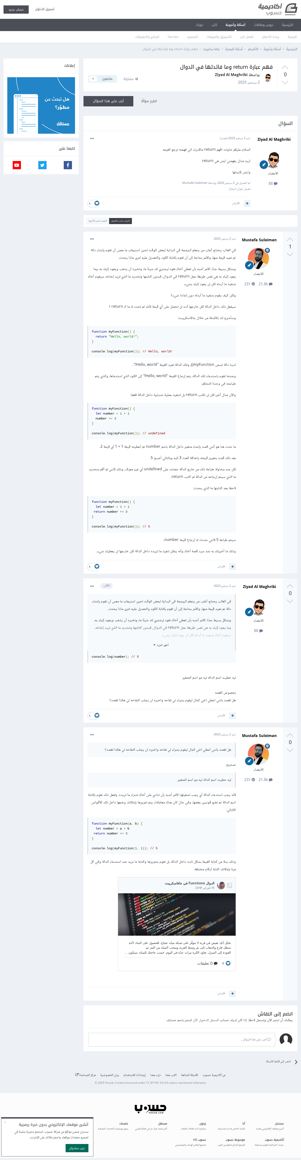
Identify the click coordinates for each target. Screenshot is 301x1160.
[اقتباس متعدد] (247, 203)
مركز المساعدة (87, 1075)
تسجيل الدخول (43, 9)
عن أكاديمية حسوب (214, 1075)
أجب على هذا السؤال (108, 101)
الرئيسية (287, 25)
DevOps (173, 37)
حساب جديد (16, 9)
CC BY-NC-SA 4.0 (157, 1083)
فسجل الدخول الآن (206, 1020)
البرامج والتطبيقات (147, 37)
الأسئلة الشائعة (189, 1075)
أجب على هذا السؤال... (254, 1040)
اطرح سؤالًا (149, 101)
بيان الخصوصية (109, 1075)
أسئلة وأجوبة (236, 25)
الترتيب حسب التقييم (120, 221)
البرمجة (292, 37)
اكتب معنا (171, 1075)
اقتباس (236, 203)
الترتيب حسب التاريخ (98, 221)
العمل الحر (246, 37)
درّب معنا (155, 1075)
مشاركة (129, 79)
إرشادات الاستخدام (134, 1075)
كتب (214, 25)
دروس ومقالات (263, 25)
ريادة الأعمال (270, 37)
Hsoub (109, 1083)
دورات (199, 25)
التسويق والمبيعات (219, 37)
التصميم (192, 37)
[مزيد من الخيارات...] (92, 138)
